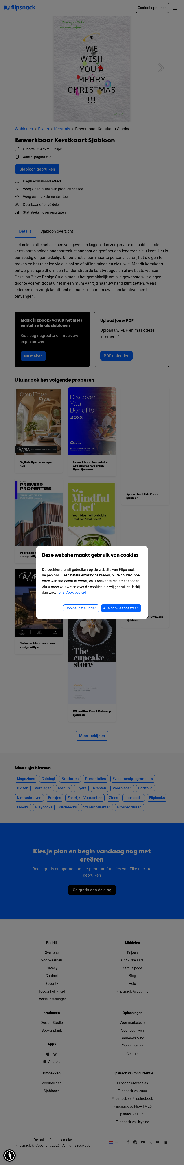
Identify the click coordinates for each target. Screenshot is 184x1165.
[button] (9, 1155)
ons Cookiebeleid (72, 592)
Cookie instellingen (81, 608)
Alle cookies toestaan (121, 608)
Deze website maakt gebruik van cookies (90, 555)
